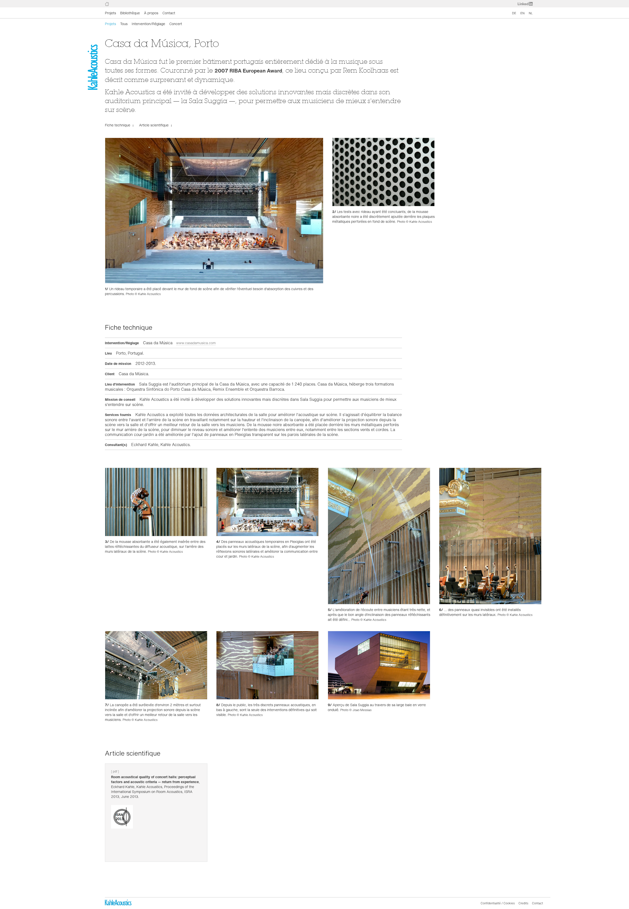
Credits (523, 903)
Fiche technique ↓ (119, 125)
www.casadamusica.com (196, 342)
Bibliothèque (130, 12)
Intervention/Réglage (148, 23)
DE (514, 13)
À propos (151, 12)
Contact (168, 12)
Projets (110, 12)
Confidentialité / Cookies (498, 903)
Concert (175, 23)
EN (522, 13)
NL (531, 13)
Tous (124, 23)
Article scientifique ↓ (155, 125)
